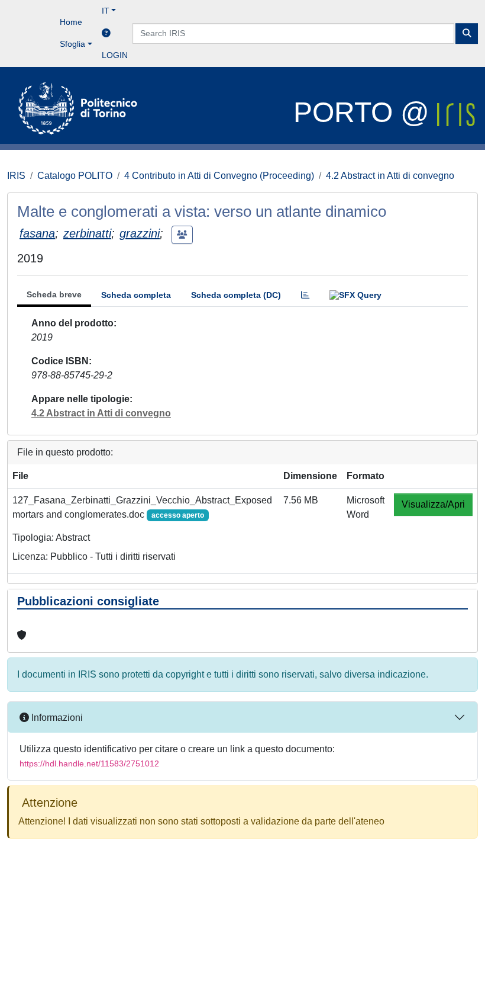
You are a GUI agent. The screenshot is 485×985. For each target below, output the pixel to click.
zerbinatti (87, 233)
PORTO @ (365, 112)
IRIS (16, 176)
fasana (37, 233)
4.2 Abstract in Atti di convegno (390, 176)
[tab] (305, 295)
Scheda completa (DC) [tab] (236, 295)
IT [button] (105, 10)
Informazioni (56, 718)
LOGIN (115, 55)
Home (71, 22)
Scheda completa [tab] (136, 295)
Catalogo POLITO (74, 176)
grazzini (139, 233)
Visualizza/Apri (433, 504)
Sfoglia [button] (72, 44)
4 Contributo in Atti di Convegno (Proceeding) (219, 176)
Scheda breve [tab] (54, 294)
